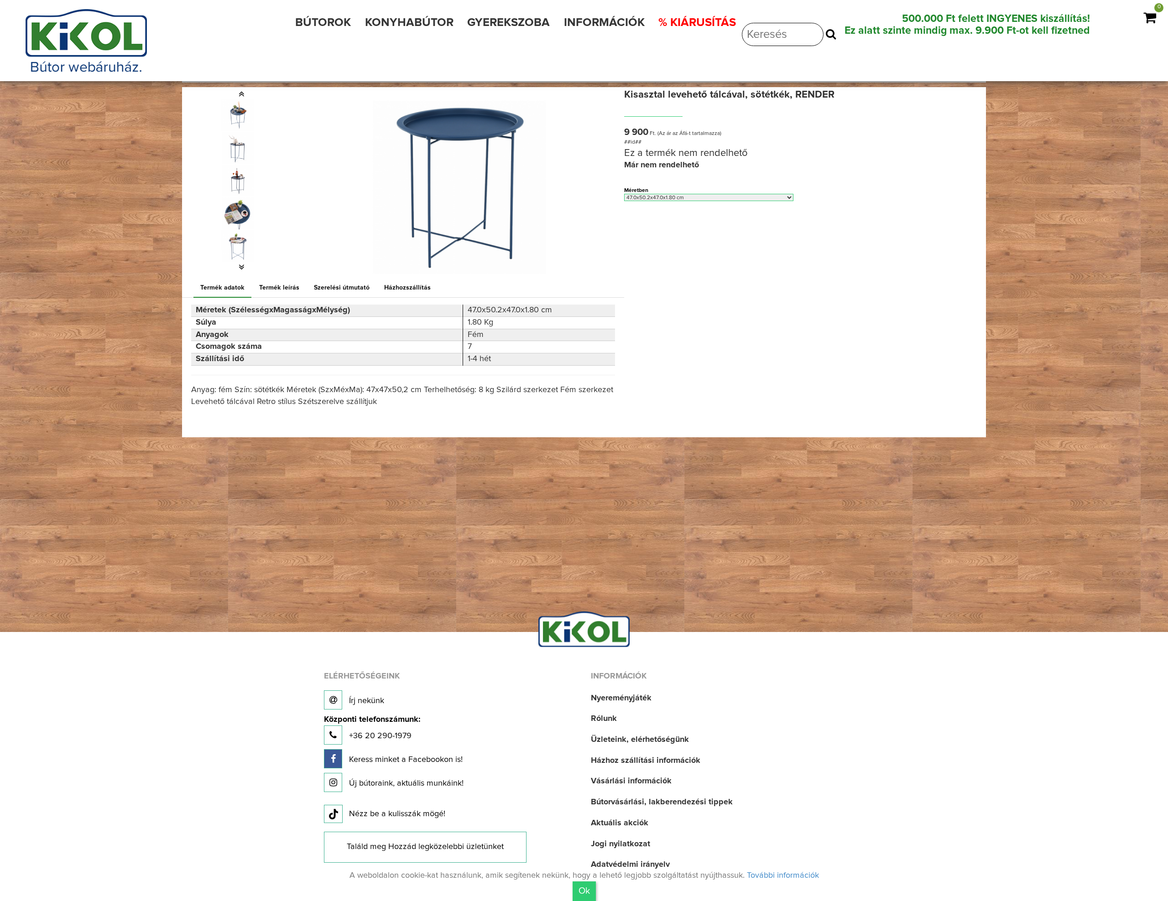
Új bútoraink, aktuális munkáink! (405, 783)
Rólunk (604, 719)
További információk (783, 875)
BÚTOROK (323, 22)
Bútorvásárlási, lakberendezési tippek (662, 802)
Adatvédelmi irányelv (630, 864)
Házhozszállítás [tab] (407, 288)
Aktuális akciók (619, 823)
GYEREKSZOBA (508, 22)
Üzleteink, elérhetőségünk (640, 739)
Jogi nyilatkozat (620, 844)
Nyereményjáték (621, 698)
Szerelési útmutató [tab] (342, 288)
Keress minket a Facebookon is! (405, 760)
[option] (241, 114)
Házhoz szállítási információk (645, 760)
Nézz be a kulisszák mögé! (397, 814)
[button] (242, 93)
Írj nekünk (365, 701)
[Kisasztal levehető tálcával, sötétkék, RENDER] (238, 115)
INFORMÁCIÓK (604, 22)
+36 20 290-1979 (372, 727)
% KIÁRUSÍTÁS (697, 22)
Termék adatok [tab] (222, 288)
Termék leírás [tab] (279, 288)
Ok (584, 891)
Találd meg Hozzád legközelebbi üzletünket (425, 847)
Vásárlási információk (631, 781)
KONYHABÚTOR (409, 22)
